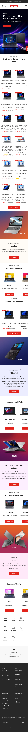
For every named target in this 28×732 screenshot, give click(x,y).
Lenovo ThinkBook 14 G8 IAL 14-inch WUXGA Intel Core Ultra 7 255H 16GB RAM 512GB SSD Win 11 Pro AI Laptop (21, 173)
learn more (14, 257)
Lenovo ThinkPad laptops (7, 672)
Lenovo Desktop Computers (18, 673)
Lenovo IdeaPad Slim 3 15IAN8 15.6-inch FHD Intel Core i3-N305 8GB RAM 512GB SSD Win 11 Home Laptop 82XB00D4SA (21, 197)
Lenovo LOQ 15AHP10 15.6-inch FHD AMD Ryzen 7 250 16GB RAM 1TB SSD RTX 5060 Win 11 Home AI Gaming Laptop (7, 105)
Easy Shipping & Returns (7, 705)
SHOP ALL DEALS (14, 207)
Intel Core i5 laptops (7, 304)
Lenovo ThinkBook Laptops (5, 676)
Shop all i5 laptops (14, 333)
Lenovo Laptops (5, 670)
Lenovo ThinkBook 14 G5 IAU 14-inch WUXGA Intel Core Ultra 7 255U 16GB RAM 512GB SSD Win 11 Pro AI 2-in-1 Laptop (7, 197)
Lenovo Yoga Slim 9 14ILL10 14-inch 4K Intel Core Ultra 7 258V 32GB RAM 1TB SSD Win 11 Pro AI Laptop (21, 105)
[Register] (23, 722)
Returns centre (5, 710)
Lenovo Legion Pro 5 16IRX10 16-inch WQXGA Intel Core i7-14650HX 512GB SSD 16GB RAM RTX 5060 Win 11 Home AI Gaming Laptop (7, 83)
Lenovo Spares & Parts (20, 686)
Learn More (14, 391)
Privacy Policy (4, 698)
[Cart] (25, 6)
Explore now (9, 294)
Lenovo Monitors (18, 677)
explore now (9, 521)
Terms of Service (5, 700)
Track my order (5, 708)
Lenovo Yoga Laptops (6, 681)
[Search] (5, 6)
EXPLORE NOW (9, 428)
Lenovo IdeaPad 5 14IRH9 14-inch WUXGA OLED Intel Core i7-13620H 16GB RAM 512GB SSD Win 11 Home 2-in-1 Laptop (21, 149)
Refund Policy (4, 695)
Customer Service (5, 693)
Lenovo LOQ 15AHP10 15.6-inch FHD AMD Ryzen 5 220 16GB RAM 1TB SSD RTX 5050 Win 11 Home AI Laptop (21, 83)
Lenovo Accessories (19, 681)
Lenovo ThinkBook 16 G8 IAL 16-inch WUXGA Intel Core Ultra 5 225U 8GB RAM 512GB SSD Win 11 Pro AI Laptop (7, 149)
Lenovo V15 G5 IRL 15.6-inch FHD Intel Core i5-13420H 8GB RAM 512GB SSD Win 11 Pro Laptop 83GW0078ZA (21, 127)
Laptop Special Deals (7, 64)
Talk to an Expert (5, 703)
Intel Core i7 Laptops (20, 304)
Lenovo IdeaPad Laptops (7, 679)
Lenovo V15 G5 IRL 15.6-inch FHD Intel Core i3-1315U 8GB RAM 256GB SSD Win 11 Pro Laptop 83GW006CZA (7, 127)
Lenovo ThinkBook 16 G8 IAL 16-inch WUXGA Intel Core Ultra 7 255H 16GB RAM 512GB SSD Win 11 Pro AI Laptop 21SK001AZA (7, 173)
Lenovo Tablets (18, 679)
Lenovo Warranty (18, 684)
